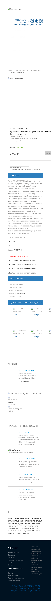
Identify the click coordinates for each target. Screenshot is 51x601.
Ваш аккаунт (32, 3)
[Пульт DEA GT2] (19, 309)
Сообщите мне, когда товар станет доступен (25, 169)
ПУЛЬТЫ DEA (36, 70)
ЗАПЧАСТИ (17, 56)
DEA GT (19, 136)
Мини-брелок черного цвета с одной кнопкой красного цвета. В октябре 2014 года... (29, 464)
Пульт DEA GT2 (18, 312)
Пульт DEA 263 (36, 334)
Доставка (11, 555)
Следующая (41, 120)
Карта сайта (16, 7)
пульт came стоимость (24, 521)
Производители (14, 580)
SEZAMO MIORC (15, 250)
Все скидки (13, 387)
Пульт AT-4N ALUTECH (26, 370)
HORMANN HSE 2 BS (15, 531)
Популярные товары (20, 452)
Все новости (14, 419)
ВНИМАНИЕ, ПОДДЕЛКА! (15, 409)
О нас (10, 562)
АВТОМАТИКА (17, 43)
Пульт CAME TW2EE (26, 489)
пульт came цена (16, 518)
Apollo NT (35, 139)
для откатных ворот (22, 533)
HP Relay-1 (36, 531)
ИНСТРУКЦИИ (18, 50)
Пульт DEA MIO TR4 (25, 432)
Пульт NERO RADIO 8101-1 (28, 459)
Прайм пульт (13, 526)
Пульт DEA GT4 (36, 312)
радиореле (28, 531)
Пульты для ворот (17, 30)
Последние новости (28, 393)
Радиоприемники (18, 37)
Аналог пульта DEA (16, 141)
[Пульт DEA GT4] (37, 309)
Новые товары (13, 575)
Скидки (21, 3)
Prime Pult (23, 526)
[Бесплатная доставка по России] (14, 450)
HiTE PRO (19, 528)
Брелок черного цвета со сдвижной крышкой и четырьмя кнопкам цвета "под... (29, 480)
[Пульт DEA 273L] (19, 331)
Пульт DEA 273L (18, 334)
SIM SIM (28, 139)
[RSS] (11, 393)
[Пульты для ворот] (15, 9)
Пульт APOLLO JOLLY (26, 474)
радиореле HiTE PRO (31, 528)
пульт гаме (34, 523)
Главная (11, 3)
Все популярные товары (19, 505)
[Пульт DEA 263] (37, 331)
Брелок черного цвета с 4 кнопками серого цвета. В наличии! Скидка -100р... (27, 376)
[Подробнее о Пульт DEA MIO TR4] (12, 436)
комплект (11, 533)
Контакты (30, 5)
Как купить (17, 63)
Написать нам (17, 5)
